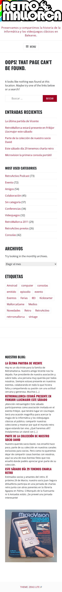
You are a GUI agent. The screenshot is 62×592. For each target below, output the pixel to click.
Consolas (10, 235)
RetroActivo (42, 310)
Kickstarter (46, 298)
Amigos (9, 189)
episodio (25, 292)
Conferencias (13, 208)
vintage (33, 316)
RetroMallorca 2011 (16, 222)
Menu (33, 46)
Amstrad (12, 285)
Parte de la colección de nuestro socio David (27, 438)
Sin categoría (13, 202)
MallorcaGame (15, 304)
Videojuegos (12, 215)
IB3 (33, 298)
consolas (42, 285)
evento (39, 292)
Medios (32, 304)
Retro (27, 310)
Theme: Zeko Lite (30, 586)
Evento (9, 182)
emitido (11, 292)
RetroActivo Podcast (17, 176)
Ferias (24, 298)
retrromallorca (16, 316)
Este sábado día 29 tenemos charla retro (29, 148)
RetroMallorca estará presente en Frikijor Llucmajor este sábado (29, 129)
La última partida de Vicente (22, 121)
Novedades (13, 310)
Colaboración (13, 195)
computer (27, 285)
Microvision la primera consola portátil (28, 155)
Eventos (11, 298)
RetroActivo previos (17, 228)
